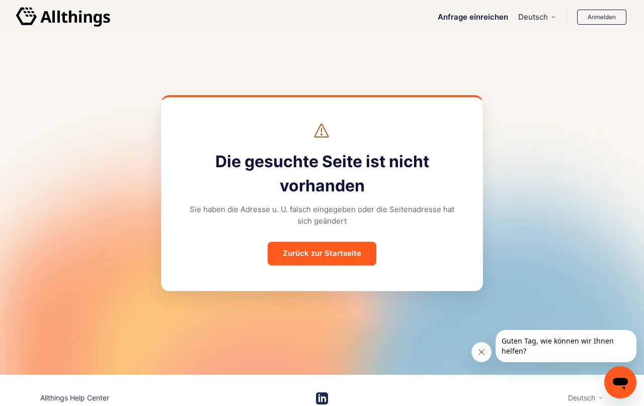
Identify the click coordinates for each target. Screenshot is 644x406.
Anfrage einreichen (473, 17)
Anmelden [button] (602, 17)
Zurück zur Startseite (322, 253)
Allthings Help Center (74, 397)
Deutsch (533, 17)
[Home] (63, 17)
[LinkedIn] (322, 398)
